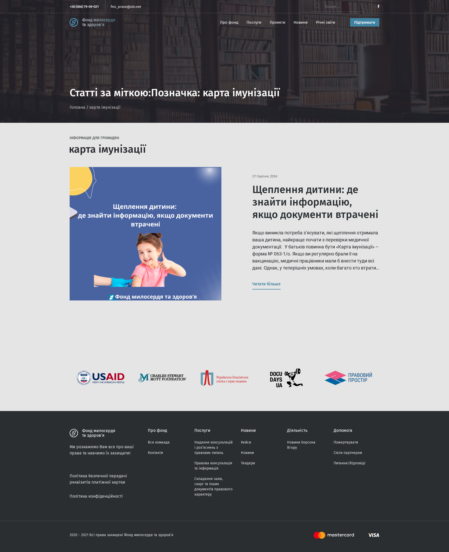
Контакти (155, 453)
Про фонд (229, 22)
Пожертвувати (346, 442)
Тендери (248, 463)
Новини (301, 22)
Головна (77, 107)
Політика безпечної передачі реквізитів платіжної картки (98, 479)
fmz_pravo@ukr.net (126, 7)
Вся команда (159, 442)
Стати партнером (348, 453)
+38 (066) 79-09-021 (84, 7)
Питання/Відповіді (349, 463)
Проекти (277, 22)
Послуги (254, 22)
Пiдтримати (364, 22)
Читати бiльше (266, 283)
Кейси (246, 442)
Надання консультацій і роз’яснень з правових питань (213, 447)
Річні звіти (325, 22)
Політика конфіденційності (96, 496)
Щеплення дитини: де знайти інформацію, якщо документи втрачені (315, 202)
